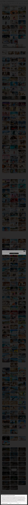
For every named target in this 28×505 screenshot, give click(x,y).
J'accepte (10, 503)
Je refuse (18, 503)
